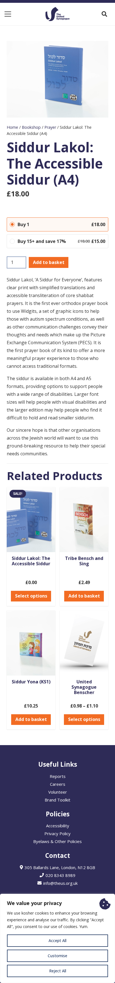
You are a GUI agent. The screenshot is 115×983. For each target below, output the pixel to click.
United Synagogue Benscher (84, 687)
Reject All (57, 970)
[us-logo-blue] (57, 14)
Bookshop (31, 127)
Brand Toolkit (57, 800)
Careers (57, 784)
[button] (8, 14)
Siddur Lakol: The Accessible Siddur (31, 561)
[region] (57, 938)
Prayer (50, 127)
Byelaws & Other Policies (57, 841)
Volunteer (57, 792)
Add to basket (48, 262)
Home (12, 127)
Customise (57, 955)
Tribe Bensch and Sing (84, 561)
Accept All (57, 940)
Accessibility (57, 825)
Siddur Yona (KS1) (31, 682)
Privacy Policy (57, 833)
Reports (58, 776)
